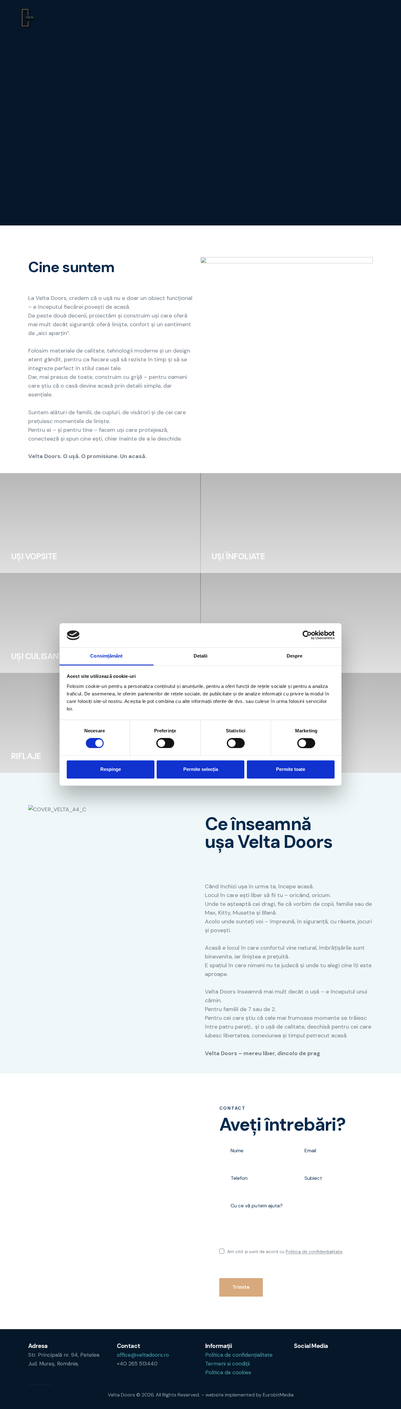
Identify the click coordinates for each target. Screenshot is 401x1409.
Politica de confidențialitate (314, 1251)
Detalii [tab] (201, 655)
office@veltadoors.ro (143, 1354)
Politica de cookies (228, 1372)
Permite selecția (200, 769)
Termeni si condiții (227, 1363)
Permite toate (290, 769)
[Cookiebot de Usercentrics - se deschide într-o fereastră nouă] (307, 635)
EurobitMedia (278, 1394)
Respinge (110, 769)
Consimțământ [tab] (106, 655)
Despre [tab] (295, 655)
